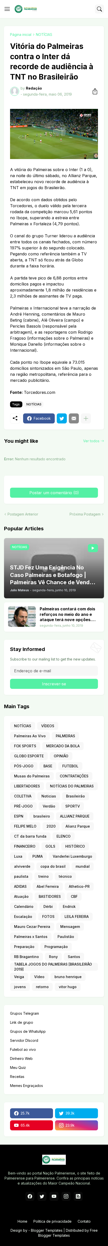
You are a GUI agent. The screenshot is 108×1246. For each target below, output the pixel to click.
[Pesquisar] (99, 9)
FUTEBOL (70, 766)
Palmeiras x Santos (30, 936)
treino (43, 876)
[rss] (78, 1196)
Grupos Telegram (24, 1013)
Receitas (17, 1076)
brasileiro (41, 816)
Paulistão (66, 936)
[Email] (74, 418)
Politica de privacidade (52, 1221)
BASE (47, 766)
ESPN (18, 816)
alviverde (22, 866)
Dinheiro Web (21, 1058)
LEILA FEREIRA (77, 916)
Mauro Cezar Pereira (32, 926)
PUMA (37, 856)
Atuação (21, 896)
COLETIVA (22, 796)
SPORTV (72, 806)
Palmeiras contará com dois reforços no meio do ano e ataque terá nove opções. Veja (67, 614)
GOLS (50, 846)
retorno (42, 987)
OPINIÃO (61, 756)
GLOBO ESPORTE (29, 756)
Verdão (49, 806)
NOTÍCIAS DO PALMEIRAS (72, 786)
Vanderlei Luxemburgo (72, 856)
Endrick (69, 906)
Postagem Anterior (23, 514)
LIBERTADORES (27, 786)
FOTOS (48, 916)
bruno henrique (68, 977)
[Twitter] (62, 418)
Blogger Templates (47, 1230)
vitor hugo (68, 987)
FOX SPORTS (25, 746)
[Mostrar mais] (86, 418)
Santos (74, 957)
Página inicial (20, 34)
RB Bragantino (26, 957)
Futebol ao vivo (23, 1049)
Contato (84, 1221)
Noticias (48, 796)
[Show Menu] (7, 9)
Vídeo (39, 977)
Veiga (19, 977)
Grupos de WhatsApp (28, 1031)
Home (22, 1221)
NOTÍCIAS (44, 34)
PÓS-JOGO (23, 766)
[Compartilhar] (93, 91)
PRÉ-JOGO (23, 806)
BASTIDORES (50, 896)
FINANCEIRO (24, 846)
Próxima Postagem (85, 514)
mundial (83, 866)
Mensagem (70, 926)
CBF (74, 896)
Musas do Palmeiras (32, 776)
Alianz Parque (78, 826)
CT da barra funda (30, 836)
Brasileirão (75, 796)
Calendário (23, 906)
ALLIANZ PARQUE (74, 816)
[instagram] (66, 1196)
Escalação (23, 916)
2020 (51, 826)
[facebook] (29, 1196)
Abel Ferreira (48, 886)
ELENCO (64, 836)
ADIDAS (20, 886)
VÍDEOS (47, 726)
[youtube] (54, 1196)
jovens (20, 987)
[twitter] (41, 1196)
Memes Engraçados (26, 1085)
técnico (65, 876)
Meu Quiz (18, 1067)
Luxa (18, 856)
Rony (53, 957)
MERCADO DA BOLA (63, 746)
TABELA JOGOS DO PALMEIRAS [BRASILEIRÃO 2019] (53, 967)
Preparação (24, 946)
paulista (21, 876)
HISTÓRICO (75, 846)
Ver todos (91, 441)
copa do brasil (53, 866)
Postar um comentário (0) (54, 492)
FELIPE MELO (25, 826)
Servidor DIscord (24, 1040)
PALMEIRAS (65, 736)
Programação (56, 946)
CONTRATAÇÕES (74, 776)
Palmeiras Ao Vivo (30, 736)
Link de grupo (21, 1022)
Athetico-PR (79, 886)
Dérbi (48, 906)
